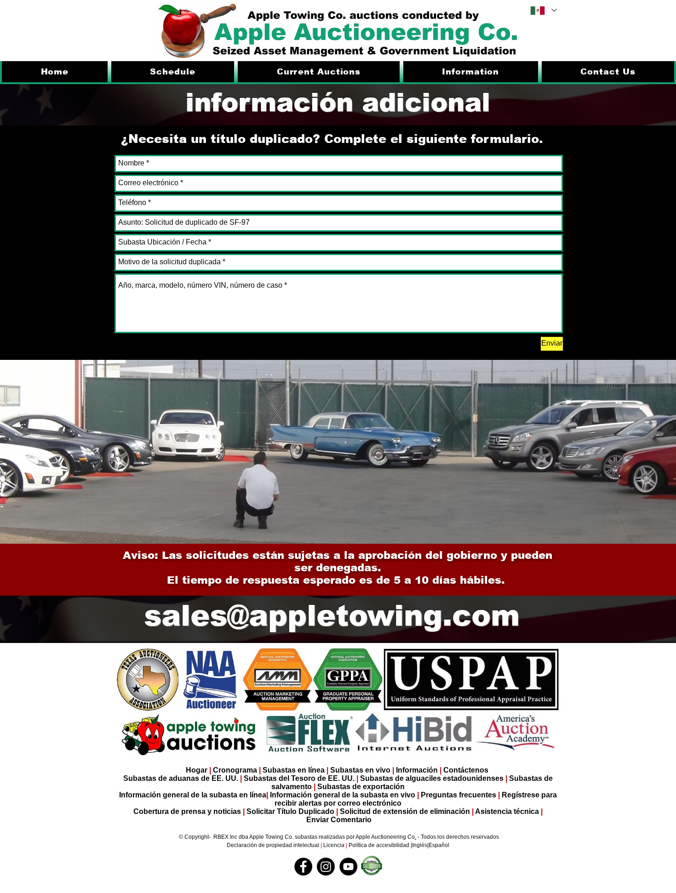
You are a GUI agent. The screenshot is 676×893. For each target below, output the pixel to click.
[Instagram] (326, 867)
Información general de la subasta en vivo (342, 795)
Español (439, 845)
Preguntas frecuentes (459, 795)
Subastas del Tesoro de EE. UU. (299, 778)
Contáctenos (465, 770)
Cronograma (235, 770)
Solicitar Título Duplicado (290, 811)
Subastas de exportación (361, 787)
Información (417, 770)
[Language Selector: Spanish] (543, 10)
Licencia (333, 845)
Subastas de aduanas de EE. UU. (180, 778)
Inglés (419, 845)
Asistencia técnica (508, 811)
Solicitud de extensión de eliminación (405, 811)
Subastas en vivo (360, 770)
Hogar (196, 770)
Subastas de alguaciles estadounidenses (432, 778)
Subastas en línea (294, 770)
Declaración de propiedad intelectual (274, 845)
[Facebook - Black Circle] (303, 867)
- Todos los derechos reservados (457, 837)
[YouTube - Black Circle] (348, 867)
